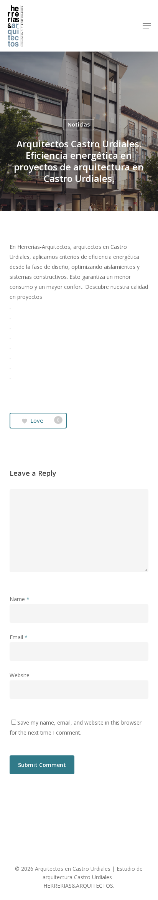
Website (20, 675)
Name (20, 599)
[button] (147, 26)
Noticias (78, 124)
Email (19, 637)
